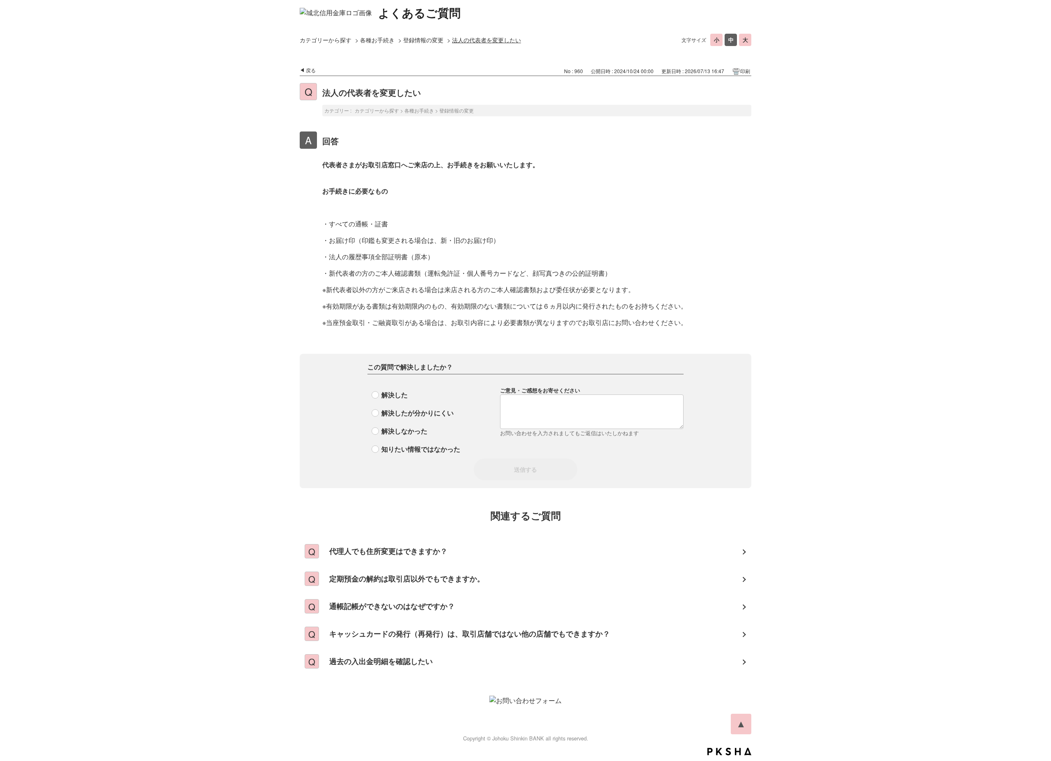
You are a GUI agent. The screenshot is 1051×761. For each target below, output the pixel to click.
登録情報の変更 (423, 40)
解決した (394, 394)
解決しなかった (404, 431)
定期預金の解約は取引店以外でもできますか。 (406, 578)
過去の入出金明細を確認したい (381, 661)
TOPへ (741, 724)
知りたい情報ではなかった (420, 449)
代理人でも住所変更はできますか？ (388, 551)
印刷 (745, 70)
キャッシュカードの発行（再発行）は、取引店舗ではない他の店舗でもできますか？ (469, 633)
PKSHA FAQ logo (729, 751)
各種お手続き (377, 40)
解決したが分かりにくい (417, 412)
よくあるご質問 (419, 12)
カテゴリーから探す (325, 40)
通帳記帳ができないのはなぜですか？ (392, 606)
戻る (311, 70)
